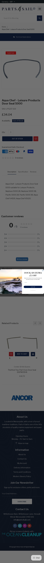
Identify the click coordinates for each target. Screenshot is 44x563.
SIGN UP (33, 286)
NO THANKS (33, 290)
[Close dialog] (42, 270)
